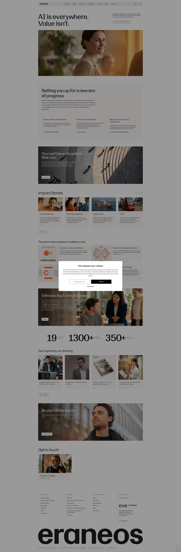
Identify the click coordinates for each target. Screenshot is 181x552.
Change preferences (79, 281)
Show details (90, 286)
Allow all (101, 281)
